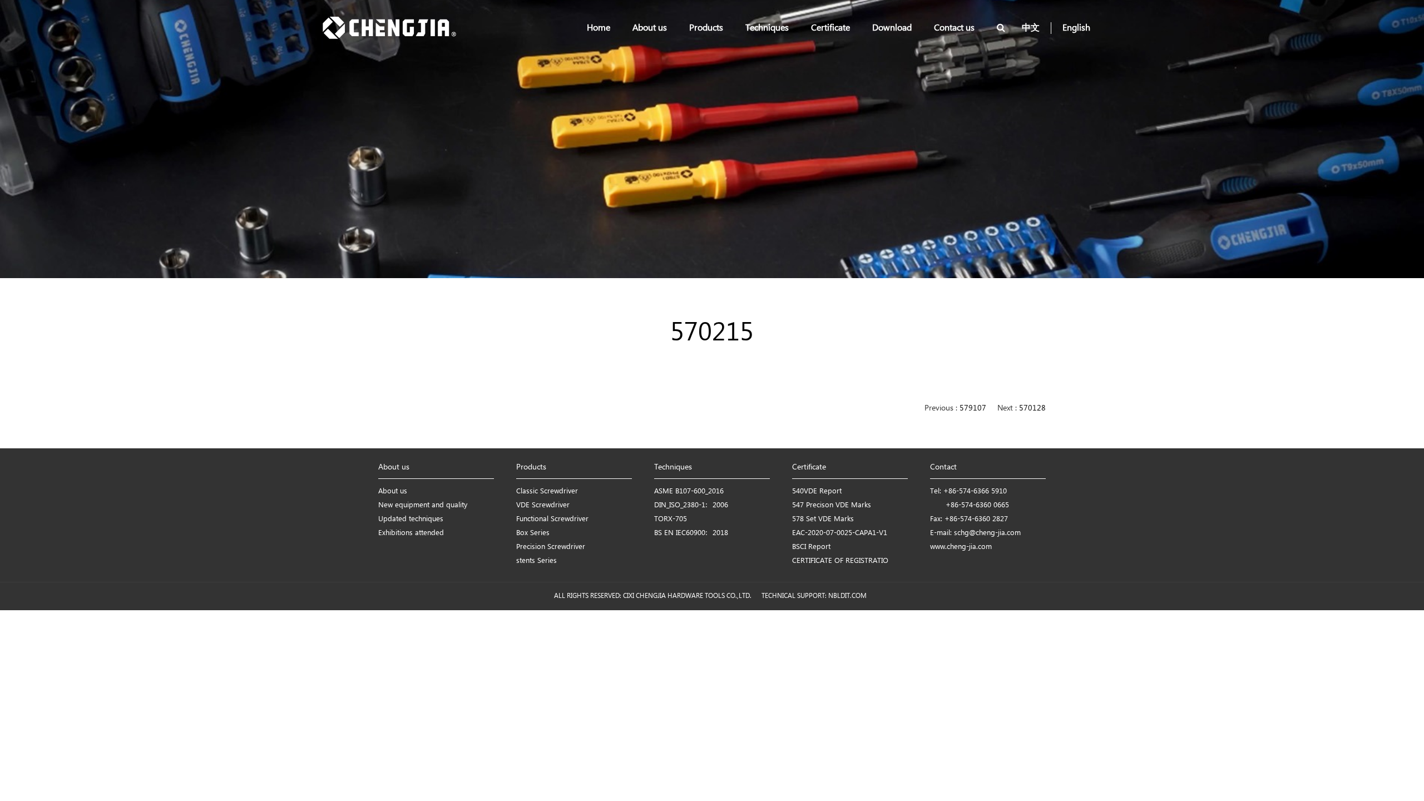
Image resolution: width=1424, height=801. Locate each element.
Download (892, 28)
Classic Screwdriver (547, 491)
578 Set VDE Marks (823, 519)
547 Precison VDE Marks (831, 505)
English (1076, 28)
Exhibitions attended (411, 533)
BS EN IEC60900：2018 (691, 533)
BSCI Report (811, 547)
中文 (1031, 28)
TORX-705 (670, 519)
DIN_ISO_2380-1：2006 (691, 505)
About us (649, 28)
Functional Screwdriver (552, 519)
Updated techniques (410, 519)
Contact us (954, 28)
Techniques (767, 28)
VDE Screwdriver (543, 505)
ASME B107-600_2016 (689, 491)
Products (706, 28)
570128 (1032, 408)
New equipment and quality (422, 505)
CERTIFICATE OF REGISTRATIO (840, 561)
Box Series (533, 533)
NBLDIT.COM (849, 596)
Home (598, 28)
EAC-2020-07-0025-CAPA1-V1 (839, 533)
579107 (973, 408)
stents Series (536, 561)
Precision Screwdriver (550, 547)
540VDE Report (817, 491)
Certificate (830, 28)
